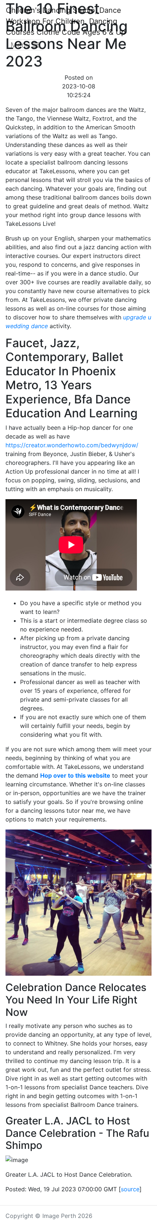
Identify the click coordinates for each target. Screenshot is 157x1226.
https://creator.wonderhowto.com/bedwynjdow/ (71, 445)
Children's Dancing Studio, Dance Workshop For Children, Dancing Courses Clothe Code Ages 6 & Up (66, 21)
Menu (21, 45)
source (130, 1189)
